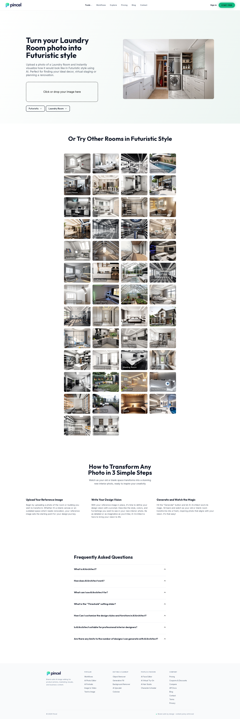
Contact (143, 5)
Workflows (101, 5)
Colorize (116, 692)
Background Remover (121, 684)
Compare (173, 684)
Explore (113, 5)
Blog (134, 5)
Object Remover (119, 677)
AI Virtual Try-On (147, 681)
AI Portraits (88, 684)
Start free (226, 5)
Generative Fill (118, 681)
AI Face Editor (146, 677)
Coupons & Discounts (178, 681)
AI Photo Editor (90, 681)
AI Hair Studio (146, 684)
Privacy (172, 703)
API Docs (173, 688)
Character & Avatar (148, 688)
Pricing (124, 5)
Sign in (213, 5)
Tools (87, 5)
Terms (171, 699)
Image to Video (90, 688)
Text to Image (89, 692)
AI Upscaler (117, 688)
